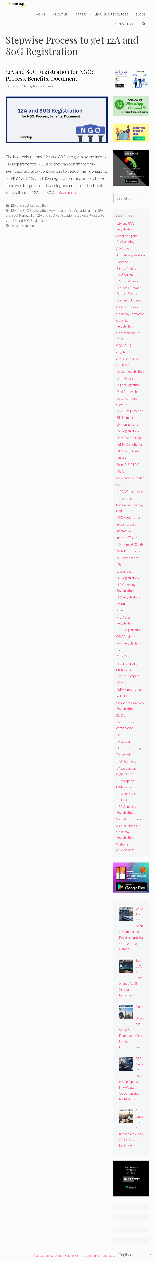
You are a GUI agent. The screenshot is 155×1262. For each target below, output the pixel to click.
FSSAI (120, 471)
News (120, 611)
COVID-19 (124, 346)
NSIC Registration (129, 630)
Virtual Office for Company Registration (128, 831)
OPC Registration (128, 637)
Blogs (141, 14)
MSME (121, 604)
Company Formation (130, 314)
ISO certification (127, 558)
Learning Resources (111, 14)
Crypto (121, 352)
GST (119, 485)
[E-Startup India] (18, 5)
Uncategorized (126, 793)
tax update (123, 741)
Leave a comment (22, 225)
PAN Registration (128, 643)
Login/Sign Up (122, 24)
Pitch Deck (123, 657)
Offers (81, 14)
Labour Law (124, 571)
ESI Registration (127, 431)
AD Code (122, 248)
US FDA (121, 800)
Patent (121, 650)
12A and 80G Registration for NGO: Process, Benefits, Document (49, 75)
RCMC (121, 683)
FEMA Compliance (129, 444)
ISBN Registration (128, 551)
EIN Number (124, 418)
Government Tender (130, 478)
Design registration (130, 371)
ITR (118, 564)
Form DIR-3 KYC (127, 465)
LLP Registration (128, 597)
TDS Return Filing (128, 748)
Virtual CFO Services (131, 819)
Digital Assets (126, 378)
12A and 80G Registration (29, 205)
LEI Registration (127, 578)
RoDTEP (122, 696)
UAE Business (126, 762)
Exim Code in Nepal (129, 438)
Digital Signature (128, 385)
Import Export (126, 524)
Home (40, 14)
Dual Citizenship (128, 392)
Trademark (123, 755)
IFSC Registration (128, 517)
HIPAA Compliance (129, 492)
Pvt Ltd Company (128, 676)
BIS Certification (128, 281)
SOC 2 (120, 715)
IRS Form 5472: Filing (131, 544)
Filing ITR (122, 458)
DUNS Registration (129, 411)
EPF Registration (128, 424)
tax (118, 735)
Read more (67, 192)
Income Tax (123, 531)
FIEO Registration (129, 451)
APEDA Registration (130, 255)
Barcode (122, 262)
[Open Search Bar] (143, 24)
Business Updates (128, 300)
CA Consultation (128, 307)
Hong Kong (124, 498)
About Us (60, 14)
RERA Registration (129, 689)
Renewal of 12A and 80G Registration (46, 215)
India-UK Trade (126, 538)
